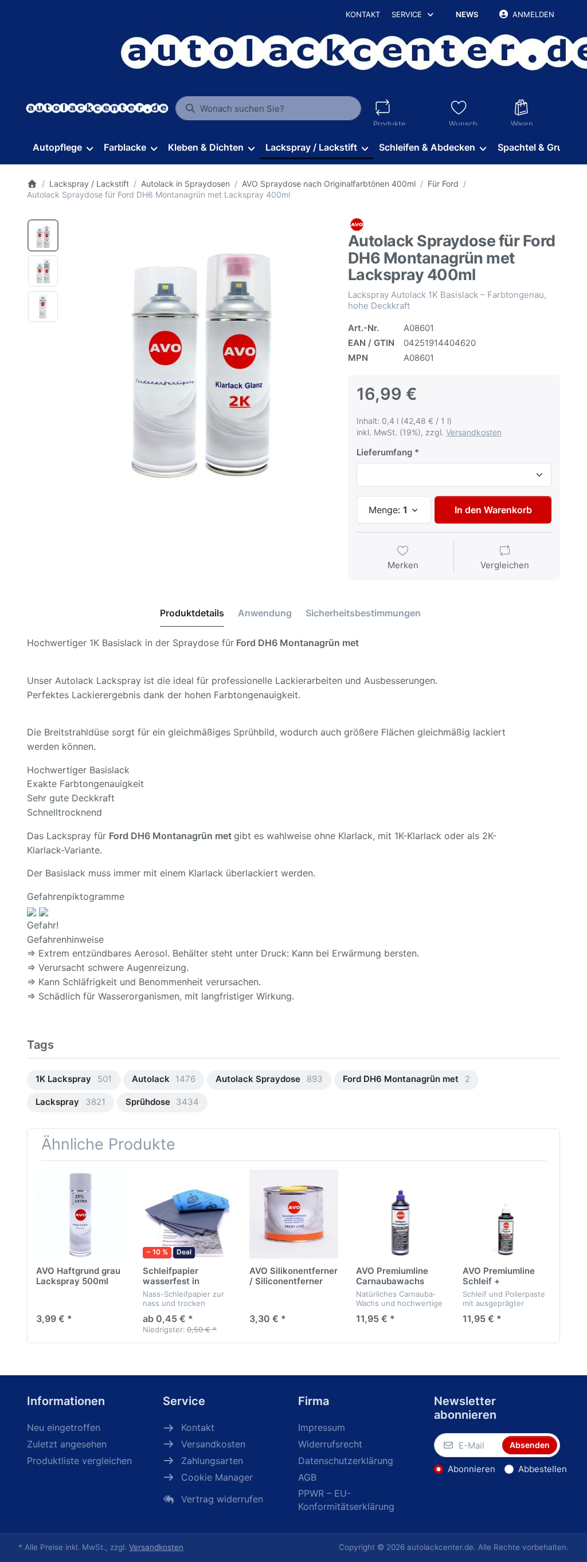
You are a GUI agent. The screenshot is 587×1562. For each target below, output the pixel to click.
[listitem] (199, 349)
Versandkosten (474, 432)
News (467, 14)
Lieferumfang (384, 452)
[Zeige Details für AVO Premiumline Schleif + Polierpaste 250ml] (507, 1214)
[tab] (192, 613)
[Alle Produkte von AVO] (356, 223)
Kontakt (363, 14)
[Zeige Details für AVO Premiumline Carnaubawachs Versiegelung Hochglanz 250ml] (400, 1214)
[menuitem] (62, 148)
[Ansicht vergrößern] (199, 349)
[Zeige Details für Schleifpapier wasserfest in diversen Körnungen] (187, 1214)
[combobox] (268, 108)
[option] (43, 235)
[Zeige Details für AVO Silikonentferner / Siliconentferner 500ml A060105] (293, 1214)
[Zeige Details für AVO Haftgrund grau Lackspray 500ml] (80, 1214)
